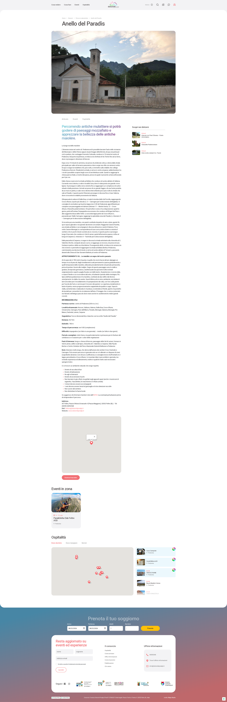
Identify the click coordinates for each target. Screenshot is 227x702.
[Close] (94, 437)
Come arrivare (109, 653)
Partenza (91, 624)
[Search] (157, 5)
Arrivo (69, 624)
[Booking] (174, 5)
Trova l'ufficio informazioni (158, 660)
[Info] (169, 5)
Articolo (65, 119)
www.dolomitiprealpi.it (76, 411)
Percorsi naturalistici (82, 18)
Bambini (128, 624)
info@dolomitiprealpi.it (157, 666)
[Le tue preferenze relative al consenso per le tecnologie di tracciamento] (224, 699)
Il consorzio (110, 646)
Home (64, 18)
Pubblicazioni (109, 663)
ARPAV (95, 395)
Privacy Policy (56, 697)
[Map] (163, 5)
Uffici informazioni (111, 657)
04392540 (153, 655)
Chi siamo (108, 666)
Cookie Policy (66, 697)
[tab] (56, 543)
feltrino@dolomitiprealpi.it (74, 408)
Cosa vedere (55, 5)
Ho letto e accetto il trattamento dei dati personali (72, 664)
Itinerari (70, 18)
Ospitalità (86, 5)
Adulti (111, 624)
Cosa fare (67, 5)
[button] (149, 5)
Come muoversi (110, 660)
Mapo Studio (172, 697)
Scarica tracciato (70, 478)
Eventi (77, 5)
